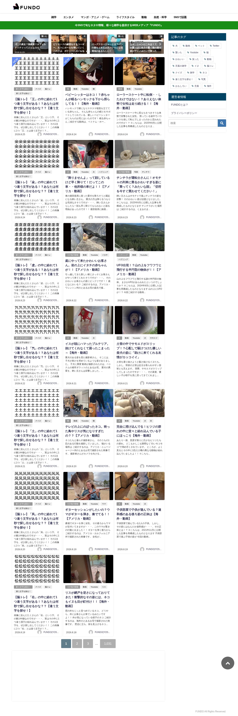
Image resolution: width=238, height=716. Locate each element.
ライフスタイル (125, 17)
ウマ (104, 504)
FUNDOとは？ (179, 104)
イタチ (105, 255)
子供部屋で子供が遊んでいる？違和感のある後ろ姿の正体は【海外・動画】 (139, 514)
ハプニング (103, 172)
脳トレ (48, 89)
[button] (17, 44)
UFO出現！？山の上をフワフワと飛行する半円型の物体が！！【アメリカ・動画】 (139, 270)
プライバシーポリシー (184, 113)
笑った (195, 59)
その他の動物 (124, 172)
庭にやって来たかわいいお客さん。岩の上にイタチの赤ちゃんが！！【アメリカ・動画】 (86, 265)
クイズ (38, 89)
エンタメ (68, 17)
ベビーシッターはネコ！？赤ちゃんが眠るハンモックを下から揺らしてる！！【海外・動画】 (87, 99)
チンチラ (145, 172)
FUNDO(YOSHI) (52, 134)
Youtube (85, 89)
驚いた (178, 52)
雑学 (54, 17)
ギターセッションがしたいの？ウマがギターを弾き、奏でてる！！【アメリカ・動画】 (87, 514)
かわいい (179, 59)
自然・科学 (160, 17)
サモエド (153, 338)
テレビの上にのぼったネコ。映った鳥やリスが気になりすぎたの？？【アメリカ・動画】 (87, 431)
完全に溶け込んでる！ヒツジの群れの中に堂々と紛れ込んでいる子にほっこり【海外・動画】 (139, 431)
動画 (75, 89)
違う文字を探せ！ (23, 89)
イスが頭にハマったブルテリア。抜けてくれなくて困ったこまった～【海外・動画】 (87, 348)
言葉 (196, 86)
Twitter (216, 46)
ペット (201, 46)
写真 (136, 172)
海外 (209, 86)
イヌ (196, 66)
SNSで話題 (180, 17)
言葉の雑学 (180, 66)
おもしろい (180, 86)
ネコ (204, 72)
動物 (144, 17)
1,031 (108, 643)
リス (104, 587)
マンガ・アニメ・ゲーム (95, 17)
